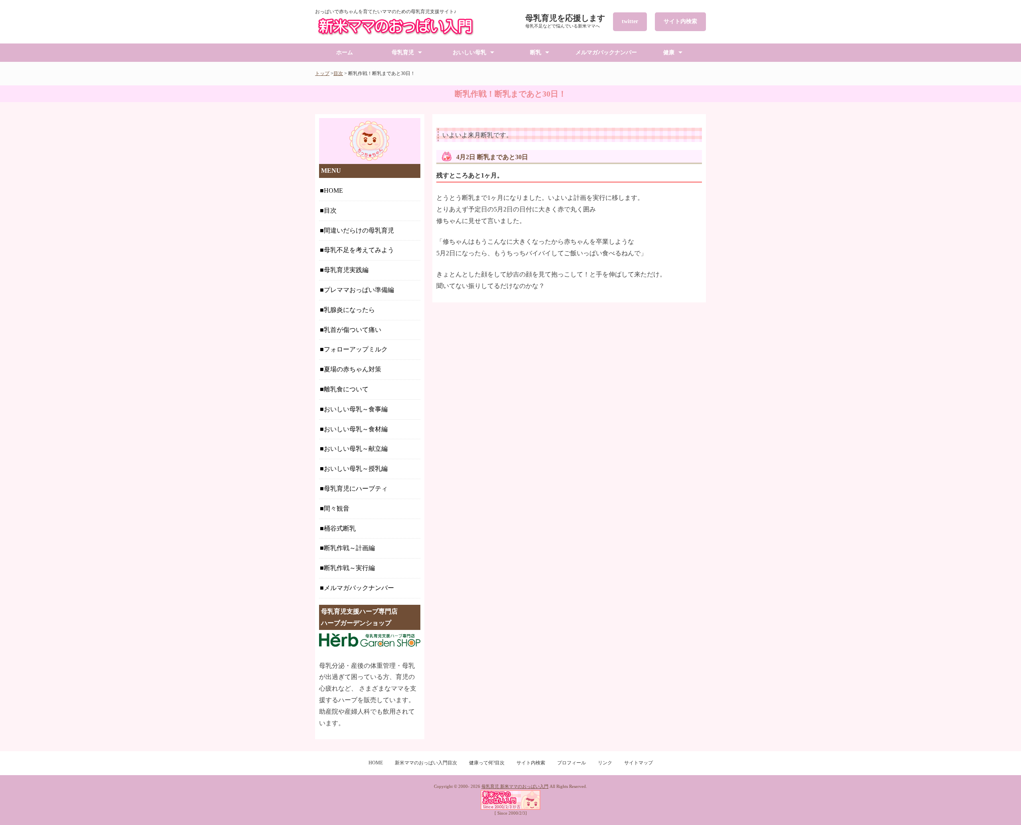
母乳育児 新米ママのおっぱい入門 (514, 786)
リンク (605, 763)
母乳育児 (403, 52)
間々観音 (336, 508)
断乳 (535, 52)
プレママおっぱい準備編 (359, 289)
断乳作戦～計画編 (349, 548)
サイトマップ (638, 763)
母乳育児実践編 (346, 269)
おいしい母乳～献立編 (356, 448)
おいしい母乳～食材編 (356, 429)
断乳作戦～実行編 (349, 567)
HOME (333, 190)
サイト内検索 (680, 21)
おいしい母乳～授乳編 (356, 468)
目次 (338, 73)
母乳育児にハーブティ (356, 488)
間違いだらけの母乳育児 (359, 230)
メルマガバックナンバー (606, 52)
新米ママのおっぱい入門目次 (426, 763)
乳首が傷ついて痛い (352, 329)
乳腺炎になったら (349, 309)
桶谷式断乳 (340, 528)
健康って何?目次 (487, 763)
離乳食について (346, 389)
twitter (630, 21)
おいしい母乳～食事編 (356, 409)
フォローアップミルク (356, 349)
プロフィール (571, 763)
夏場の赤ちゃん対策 (352, 369)
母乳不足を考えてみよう (359, 250)
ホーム (344, 52)
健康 (668, 52)
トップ (322, 73)
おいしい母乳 (469, 52)
